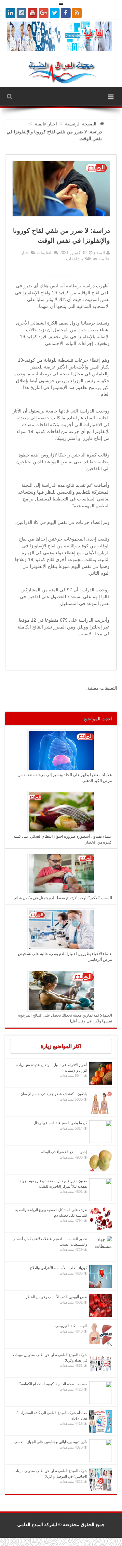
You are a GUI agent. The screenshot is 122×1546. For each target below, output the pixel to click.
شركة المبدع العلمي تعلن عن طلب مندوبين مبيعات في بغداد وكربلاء (50, 1360)
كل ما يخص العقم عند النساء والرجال (60, 1125)
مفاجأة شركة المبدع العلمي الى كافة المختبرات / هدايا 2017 (52, 1418)
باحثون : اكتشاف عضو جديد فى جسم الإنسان (53, 1096)
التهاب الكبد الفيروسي (71, 1328)
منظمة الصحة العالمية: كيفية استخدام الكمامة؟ (53, 1386)
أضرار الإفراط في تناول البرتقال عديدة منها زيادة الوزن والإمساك (51, 1070)
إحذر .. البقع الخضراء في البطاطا (63, 1154)
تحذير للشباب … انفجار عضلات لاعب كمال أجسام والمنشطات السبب (50, 1244)
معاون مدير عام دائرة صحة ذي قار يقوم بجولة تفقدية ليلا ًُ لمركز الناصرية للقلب (53, 1186)
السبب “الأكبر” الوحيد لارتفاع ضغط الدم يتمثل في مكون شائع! (62, 898)
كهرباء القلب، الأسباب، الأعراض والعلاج (58, 1270)
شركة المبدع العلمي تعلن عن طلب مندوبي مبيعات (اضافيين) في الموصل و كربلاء (50, 1476)
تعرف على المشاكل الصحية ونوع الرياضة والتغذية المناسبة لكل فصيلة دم (51, 1215)
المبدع (98, 252)
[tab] (61, 1046)
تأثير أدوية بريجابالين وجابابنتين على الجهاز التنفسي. (50, 1444)
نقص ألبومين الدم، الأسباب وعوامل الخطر (56, 1299)
